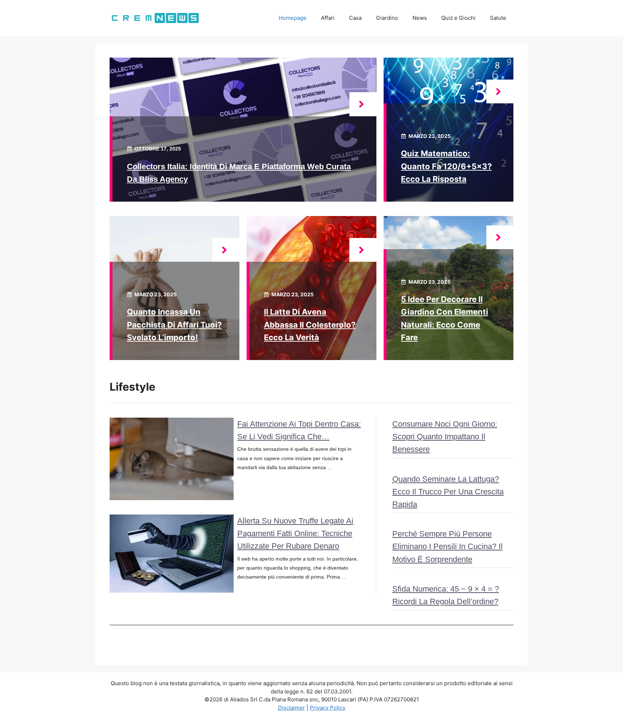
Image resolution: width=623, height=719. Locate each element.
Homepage (292, 17)
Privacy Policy (327, 707)
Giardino (387, 17)
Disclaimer (291, 707)
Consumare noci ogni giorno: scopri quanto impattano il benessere (444, 436)
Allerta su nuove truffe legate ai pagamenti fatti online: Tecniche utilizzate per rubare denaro (295, 533)
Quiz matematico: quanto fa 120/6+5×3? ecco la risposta (446, 166)
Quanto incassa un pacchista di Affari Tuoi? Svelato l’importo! (174, 324)
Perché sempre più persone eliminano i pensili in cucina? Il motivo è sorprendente (447, 546)
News (419, 17)
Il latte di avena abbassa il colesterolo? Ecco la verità (309, 324)
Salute (498, 17)
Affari (328, 17)
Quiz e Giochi (458, 17)
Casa (355, 17)
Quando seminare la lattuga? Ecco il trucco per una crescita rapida (448, 492)
